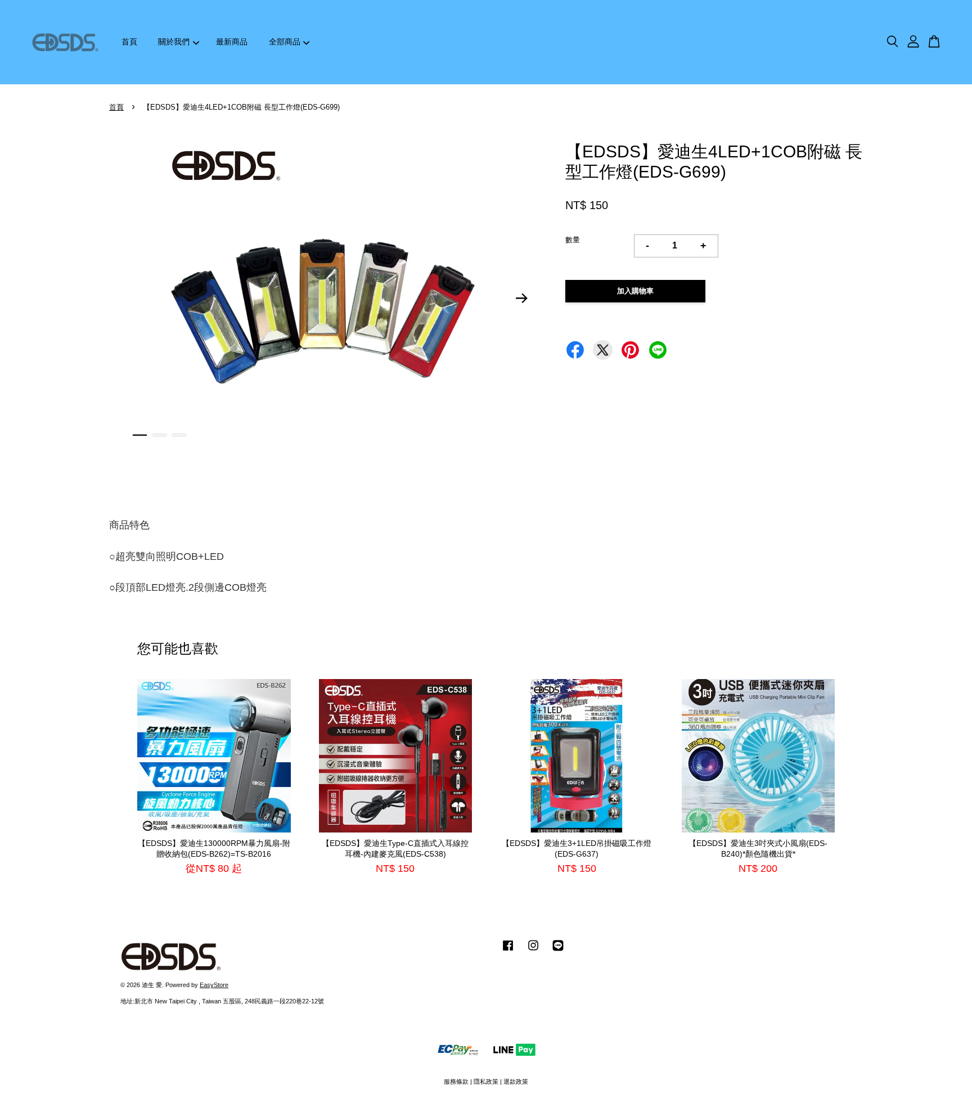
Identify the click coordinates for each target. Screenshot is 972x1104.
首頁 (129, 41)
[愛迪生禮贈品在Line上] (558, 951)
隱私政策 (486, 1081)
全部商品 (284, 41)
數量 (572, 240)
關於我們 (174, 41)
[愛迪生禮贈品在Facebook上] (508, 951)
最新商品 (232, 41)
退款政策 (515, 1081)
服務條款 (456, 1081)
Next (522, 298)
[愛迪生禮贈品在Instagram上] (533, 951)
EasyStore (214, 984)
